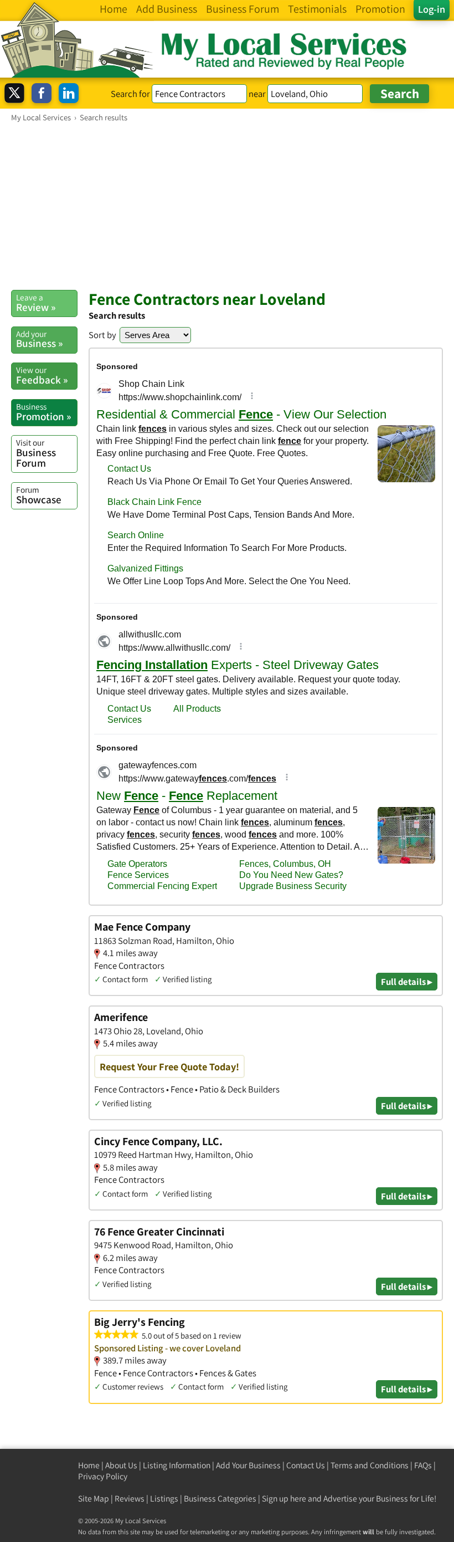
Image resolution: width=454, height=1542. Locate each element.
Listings (164, 1498)
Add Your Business (248, 1465)
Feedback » (42, 375)
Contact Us (305, 1465)
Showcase (38, 495)
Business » (39, 339)
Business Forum (36, 453)
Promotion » (43, 412)
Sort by (102, 335)
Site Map (93, 1498)
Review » (35, 303)
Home (89, 1465)
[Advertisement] (227, 205)
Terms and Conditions (370, 1465)
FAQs (423, 1465)
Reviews (130, 1498)
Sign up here (284, 1498)
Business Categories (220, 1498)
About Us (121, 1465)
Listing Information (176, 1465)
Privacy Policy (102, 1476)
